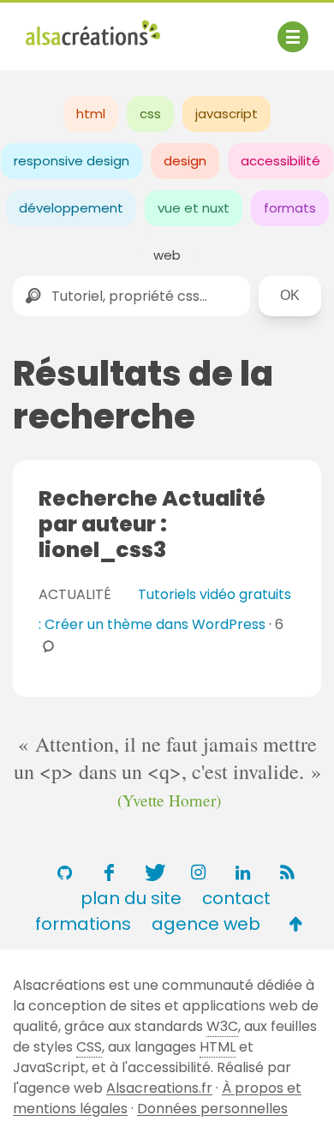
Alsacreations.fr (159, 1088)
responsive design (71, 161)
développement (71, 208)
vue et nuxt (194, 208)
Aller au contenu (194, 28)
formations (83, 924)
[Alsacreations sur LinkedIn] (242, 872)
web (167, 255)
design (185, 161)
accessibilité (280, 161)
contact (236, 898)
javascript (226, 114)
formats (290, 208)
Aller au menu (72, 28)
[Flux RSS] (287, 872)
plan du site (131, 898)
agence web (206, 924)
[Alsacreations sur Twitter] (153, 872)
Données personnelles (212, 1108)
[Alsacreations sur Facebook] (109, 872)
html (90, 114)
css (150, 114)
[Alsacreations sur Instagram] (198, 872)
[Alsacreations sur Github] (64, 872)
